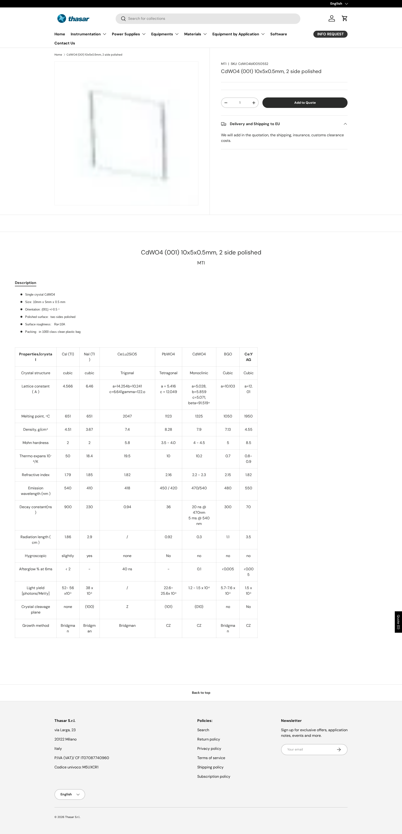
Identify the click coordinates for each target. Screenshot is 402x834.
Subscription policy (213, 776)
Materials (192, 34)
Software (278, 34)
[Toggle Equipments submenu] (177, 34)
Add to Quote (305, 102)
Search (203, 729)
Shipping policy (210, 767)
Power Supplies (126, 34)
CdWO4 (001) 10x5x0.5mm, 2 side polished (94, 55)
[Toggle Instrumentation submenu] (104, 34)
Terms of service (211, 757)
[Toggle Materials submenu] (205, 34)
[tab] (25, 282)
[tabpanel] (201, 474)
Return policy (208, 739)
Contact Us (64, 43)
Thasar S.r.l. (72, 817)
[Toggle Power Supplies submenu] (144, 34)
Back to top (201, 693)
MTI (223, 64)
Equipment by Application (235, 34)
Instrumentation (86, 34)
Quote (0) (398, 622)
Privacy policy (209, 748)
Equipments (162, 34)
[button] (345, 18)
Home (59, 34)
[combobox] (208, 18)
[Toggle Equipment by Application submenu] (263, 34)
